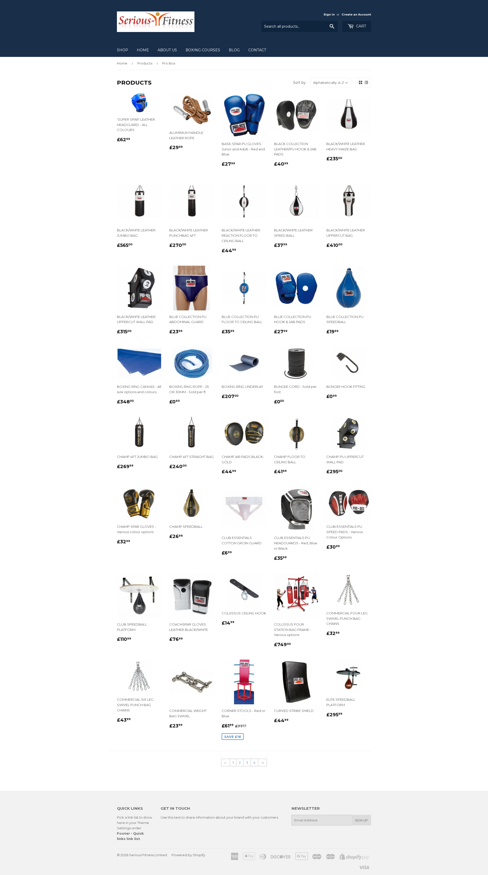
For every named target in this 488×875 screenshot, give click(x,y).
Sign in (329, 14)
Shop (122, 50)
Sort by (299, 82)
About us (167, 50)
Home (143, 50)
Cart (360, 26)
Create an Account (356, 14)
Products (144, 63)
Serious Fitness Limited (148, 855)
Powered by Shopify (188, 855)
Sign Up (361, 820)
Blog (234, 50)
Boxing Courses (203, 50)
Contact (257, 50)
